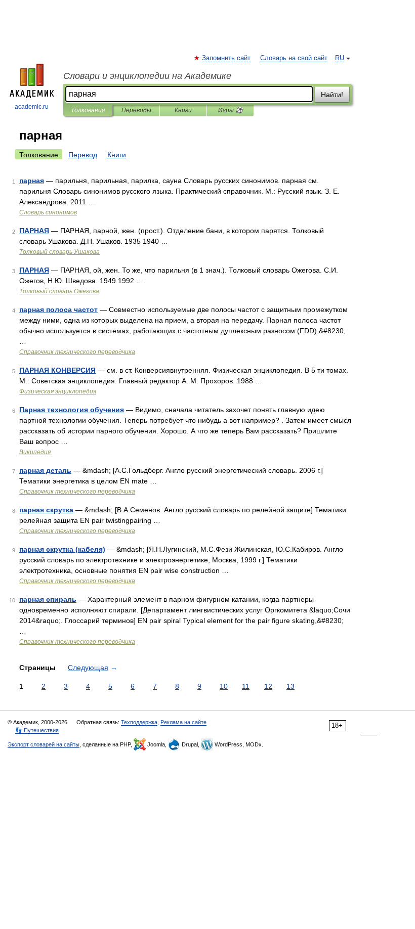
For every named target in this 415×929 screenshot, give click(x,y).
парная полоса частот (58, 309)
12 (268, 686)
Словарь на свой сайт (293, 58)
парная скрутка (46, 510)
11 (246, 686)
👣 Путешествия (37, 730)
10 (224, 686)
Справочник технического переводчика (77, 352)
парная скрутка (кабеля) (62, 549)
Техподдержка (139, 722)
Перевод (82, 155)
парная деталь (45, 470)
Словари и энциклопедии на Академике (147, 76)
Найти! (332, 95)
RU (339, 58)
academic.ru (32, 106)
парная (31, 180)
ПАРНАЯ (34, 231)
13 (290, 686)
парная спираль (47, 599)
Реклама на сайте (183, 722)
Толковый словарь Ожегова (59, 291)
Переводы (136, 110)
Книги (183, 110)
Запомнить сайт (227, 58)
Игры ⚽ (230, 110)
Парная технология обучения (71, 410)
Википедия (35, 452)
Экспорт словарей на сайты (43, 744)
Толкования (88, 110)
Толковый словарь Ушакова (59, 251)
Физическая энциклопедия (57, 391)
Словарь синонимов (48, 212)
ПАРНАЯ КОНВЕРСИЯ (57, 370)
